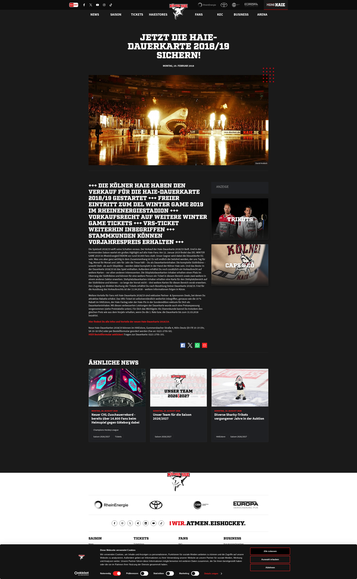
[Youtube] (153, 523)
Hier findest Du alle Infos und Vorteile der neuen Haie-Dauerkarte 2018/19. (129, 321)
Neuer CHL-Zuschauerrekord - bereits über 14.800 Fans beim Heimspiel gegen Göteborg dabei (115, 418)
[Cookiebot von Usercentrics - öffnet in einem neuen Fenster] (81, 573)
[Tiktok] (161, 523)
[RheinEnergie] (207, 5)
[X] (130, 523)
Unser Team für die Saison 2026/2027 (172, 416)
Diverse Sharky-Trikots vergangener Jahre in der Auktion (239, 416)
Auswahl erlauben (270, 559)
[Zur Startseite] (178, 11)
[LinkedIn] (146, 523)
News (91, 543)
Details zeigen (211, 573)
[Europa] (251, 5)
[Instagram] (122, 523)
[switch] (144, 573)
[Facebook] (114, 523)
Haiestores (158, 14)
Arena (262, 14)
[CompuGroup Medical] (236, 5)
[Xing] (138, 523)
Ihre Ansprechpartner (234, 543)
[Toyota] (223, 5)
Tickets (137, 14)
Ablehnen (270, 567)
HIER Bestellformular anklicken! (106, 334)
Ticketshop (139, 543)
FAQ (180, 543)
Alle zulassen (270, 551)
